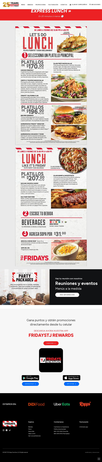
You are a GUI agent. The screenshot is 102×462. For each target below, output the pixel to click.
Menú (23, 4)
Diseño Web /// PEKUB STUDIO (92, 452)
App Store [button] (70, 384)
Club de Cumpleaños (79, 4)
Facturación (53, 4)
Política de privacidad (60, 429)
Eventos (64, 4)
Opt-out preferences (34, 436)
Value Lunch (31, 433)
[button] (3, 430)
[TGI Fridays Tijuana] (11, 4)
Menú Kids (31, 431)
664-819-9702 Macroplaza (61, 433)
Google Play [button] (29, 384)
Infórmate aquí (83, 427)
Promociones (41, 4)
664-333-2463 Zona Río (61, 431)
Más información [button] (67, 295)
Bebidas (30, 4)
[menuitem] (23, 4)
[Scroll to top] (99, 459)
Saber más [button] (50, 343)
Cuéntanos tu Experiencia (61, 427)
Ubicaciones (95, 4)
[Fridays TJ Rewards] (51, 360)
